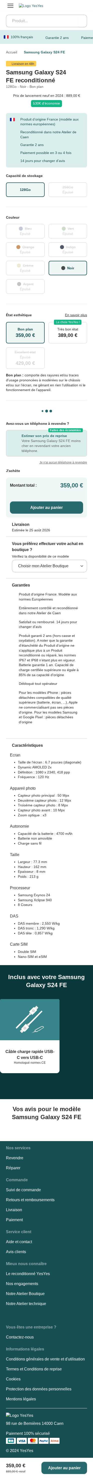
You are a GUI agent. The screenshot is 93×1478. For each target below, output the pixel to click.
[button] (18, 585)
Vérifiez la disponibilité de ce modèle (40, 556)
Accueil (11, 52)
